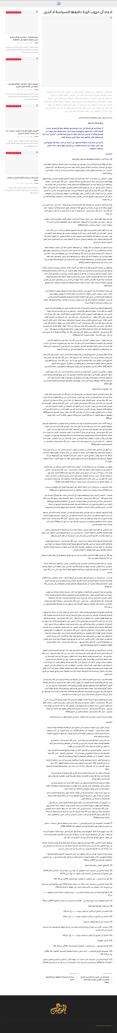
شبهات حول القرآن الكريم (13, 12)
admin (36, 43)
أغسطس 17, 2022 (26, 43)
